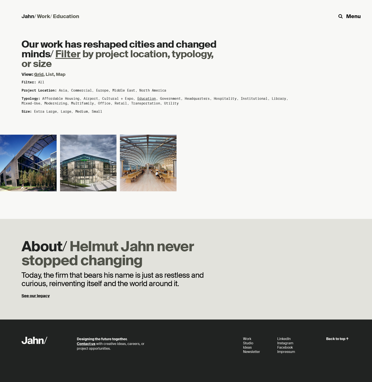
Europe (102, 90)
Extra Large (45, 111)
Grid (38, 74)
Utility (171, 103)
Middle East (123, 90)
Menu (353, 16)
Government (170, 99)
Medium (81, 111)
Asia (63, 90)
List (50, 74)
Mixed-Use (31, 103)
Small (97, 111)
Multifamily (82, 103)
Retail (121, 103)
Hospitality (225, 99)
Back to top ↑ (337, 339)
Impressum (286, 351)
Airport (91, 99)
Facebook (285, 347)
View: (27, 74)
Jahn (29, 16)
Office (104, 103)
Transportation (145, 103)
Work (44, 16)
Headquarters (197, 99)
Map (60, 74)
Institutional (254, 99)
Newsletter (251, 351)
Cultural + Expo (117, 99)
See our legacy (36, 295)
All (41, 82)
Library (279, 99)
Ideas (247, 347)
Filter (68, 54)
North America (152, 90)
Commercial (81, 90)
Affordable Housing (60, 99)
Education (146, 99)
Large (66, 111)
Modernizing (55, 103)
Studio (248, 343)
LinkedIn (284, 339)
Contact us (86, 343)
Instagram (285, 343)
